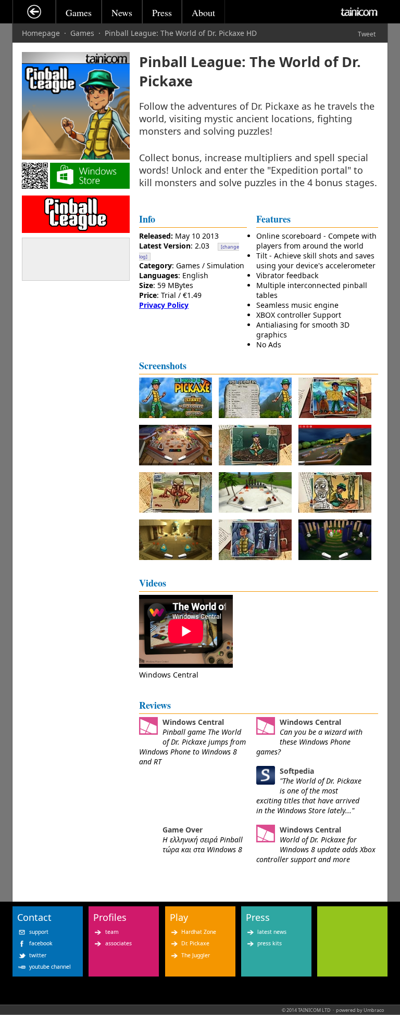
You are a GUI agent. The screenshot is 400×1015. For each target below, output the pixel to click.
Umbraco (374, 1010)
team (112, 931)
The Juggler (195, 955)
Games (79, 12)
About (203, 12)
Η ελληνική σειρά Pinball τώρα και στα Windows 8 (202, 844)
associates (118, 943)
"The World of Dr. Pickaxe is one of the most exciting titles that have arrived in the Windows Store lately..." (308, 795)
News (121, 12)
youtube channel (50, 966)
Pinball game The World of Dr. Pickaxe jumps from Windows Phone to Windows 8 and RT (192, 746)
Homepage (41, 33)
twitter (37, 955)
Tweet (367, 34)
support (38, 931)
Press (162, 12)
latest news (271, 931)
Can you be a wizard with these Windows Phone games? (309, 742)
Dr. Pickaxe (195, 943)
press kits (269, 943)
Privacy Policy (164, 305)
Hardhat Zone (198, 931)
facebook (41, 943)
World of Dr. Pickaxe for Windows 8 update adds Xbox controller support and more (316, 849)
